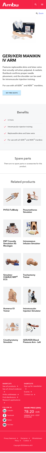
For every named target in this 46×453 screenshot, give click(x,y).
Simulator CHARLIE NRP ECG (10, 277)
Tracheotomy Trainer (29, 276)
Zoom (39, 13)
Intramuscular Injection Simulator (32, 310)
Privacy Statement (10, 438)
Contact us (28, 395)
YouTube (10, 425)
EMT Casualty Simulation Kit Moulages (9, 243)
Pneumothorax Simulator (30, 211)
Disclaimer (24, 438)
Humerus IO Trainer (9, 310)
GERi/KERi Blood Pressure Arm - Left (32, 341)
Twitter (9, 420)
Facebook (10, 415)
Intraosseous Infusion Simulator (31, 242)
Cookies (26, 441)
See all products (9, 386)
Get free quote (12, 93)
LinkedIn (10, 411)
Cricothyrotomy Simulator (10, 341)
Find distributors (9, 397)
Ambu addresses (9, 395)
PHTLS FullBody (10, 210)
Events (26, 392)
